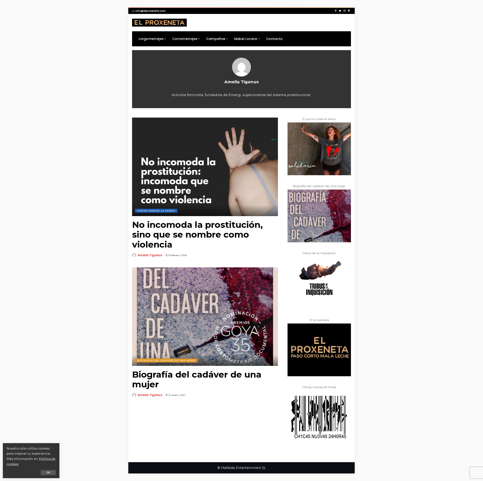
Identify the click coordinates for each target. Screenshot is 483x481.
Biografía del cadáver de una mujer (196, 379)
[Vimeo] (349, 11)
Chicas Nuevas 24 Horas (156, 210)
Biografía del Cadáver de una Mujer (166, 360)
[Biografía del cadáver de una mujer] (205, 316)
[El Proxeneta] (159, 23)
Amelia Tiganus (150, 255)
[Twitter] (340, 11)
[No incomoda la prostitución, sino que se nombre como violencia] (205, 167)
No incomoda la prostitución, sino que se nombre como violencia (197, 234)
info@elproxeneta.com (150, 11)
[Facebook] (336, 11)
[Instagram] (344, 11)
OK (48, 472)
